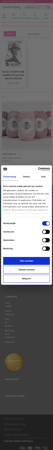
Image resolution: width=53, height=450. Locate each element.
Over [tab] (43, 176)
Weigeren (26, 278)
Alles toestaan (26, 261)
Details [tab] (26, 176)
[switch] (46, 232)
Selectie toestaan (26, 269)
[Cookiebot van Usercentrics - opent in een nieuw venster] (38, 169)
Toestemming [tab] (9, 176)
